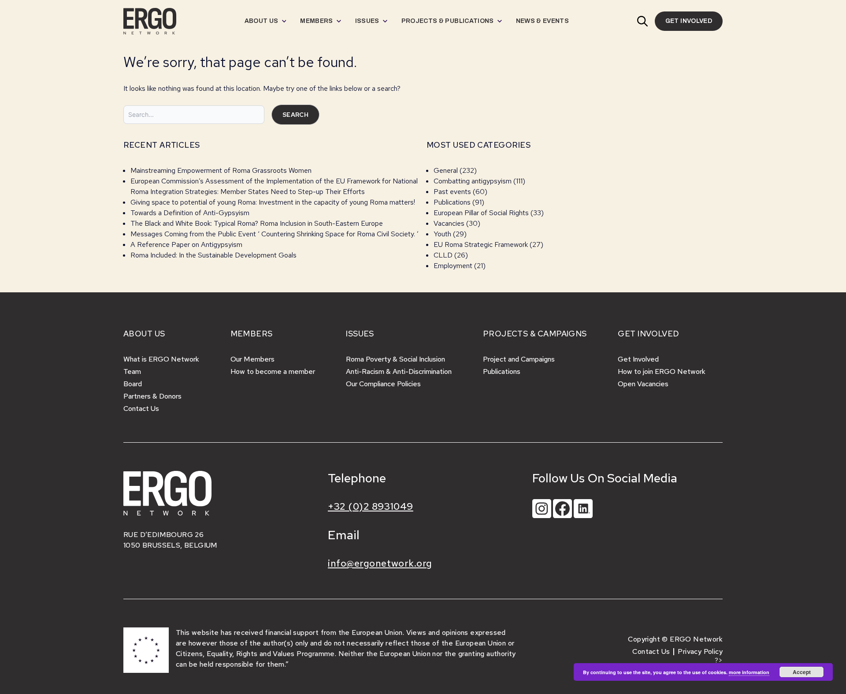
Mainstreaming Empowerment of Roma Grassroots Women (221, 170)
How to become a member (272, 371)
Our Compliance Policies (383, 383)
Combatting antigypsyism (473, 181)
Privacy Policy (700, 651)
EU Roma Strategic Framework (481, 244)
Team (132, 371)
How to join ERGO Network (661, 371)
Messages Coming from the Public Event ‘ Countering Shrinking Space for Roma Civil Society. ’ (274, 234)
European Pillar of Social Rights (481, 212)
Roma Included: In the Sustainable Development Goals (213, 255)
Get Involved (638, 359)
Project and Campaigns (519, 359)
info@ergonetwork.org (380, 563)
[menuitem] (265, 21)
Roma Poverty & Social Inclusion (395, 359)
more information (749, 672)
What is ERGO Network (161, 359)
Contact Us (141, 408)
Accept (802, 672)
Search (295, 115)
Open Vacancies (643, 383)
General (446, 170)
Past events (452, 191)
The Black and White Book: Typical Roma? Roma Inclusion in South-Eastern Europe (256, 223)
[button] (642, 21)
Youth (442, 234)
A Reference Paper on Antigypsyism (186, 244)
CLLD (443, 255)
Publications (452, 202)
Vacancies (449, 223)
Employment (453, 265)
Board (132, 383)
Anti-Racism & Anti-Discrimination (399, 371)
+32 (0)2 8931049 (370, 506)
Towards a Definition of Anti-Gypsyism (189, 212)
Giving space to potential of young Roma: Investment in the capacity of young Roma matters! (272, 202)
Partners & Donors (152, 396)
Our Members (252, 359)
